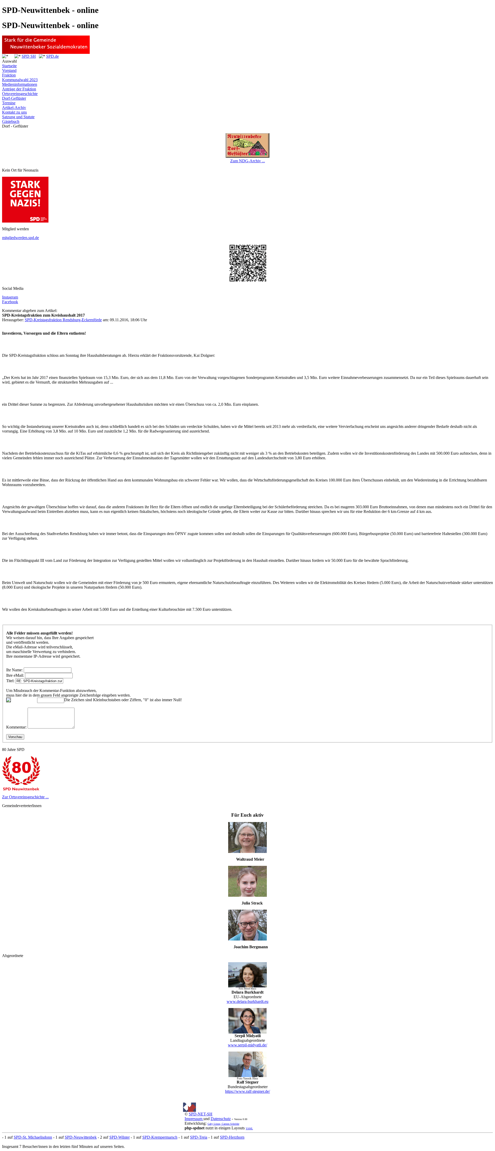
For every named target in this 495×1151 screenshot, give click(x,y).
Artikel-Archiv (14, 107)
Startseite (9, 66)
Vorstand (9, 70)
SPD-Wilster (119, 1137)
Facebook (10, 302)
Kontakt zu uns (14, 112)
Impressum (194, 1118)
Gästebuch (10, 121)
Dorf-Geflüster (14, 98)
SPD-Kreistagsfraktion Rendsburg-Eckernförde (63, 320)
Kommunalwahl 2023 (20, 80)
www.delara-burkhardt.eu (247, 1001)
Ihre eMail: (15, 675)
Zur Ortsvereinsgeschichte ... (25, 797)
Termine (8, 103)
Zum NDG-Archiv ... (247, 161)
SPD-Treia (198, 1137)
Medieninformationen (19, 84)
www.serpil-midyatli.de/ (247, 1045)
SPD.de (52, 56)
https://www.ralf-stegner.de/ (247, 1091)
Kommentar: (16, 727)
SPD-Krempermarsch (159, 1137)
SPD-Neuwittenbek (81, 1137)
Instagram (10, 297)
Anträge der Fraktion (19, 89)
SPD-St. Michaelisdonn (33, 1137)
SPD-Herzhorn (232, 1137)
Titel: (10, 681)
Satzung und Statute (18, 117)
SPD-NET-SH (200, 1114)
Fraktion (9, 75)
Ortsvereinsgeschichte (20, 93)
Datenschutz (221, 1118)
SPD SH (29, 56)
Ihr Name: (14, 670)
